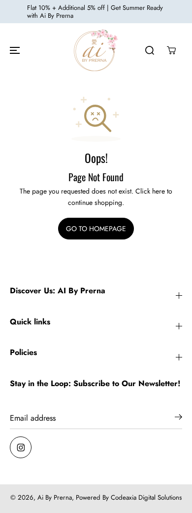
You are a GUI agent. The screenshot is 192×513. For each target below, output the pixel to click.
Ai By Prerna (54, 497)
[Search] (149, 50)
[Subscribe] (178, 418)
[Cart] (171, 50)
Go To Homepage (96, 229)
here (158, 191)
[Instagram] (21, 447)
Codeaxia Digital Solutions (146, 497)
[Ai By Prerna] (96, 50)
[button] (13, 50)
